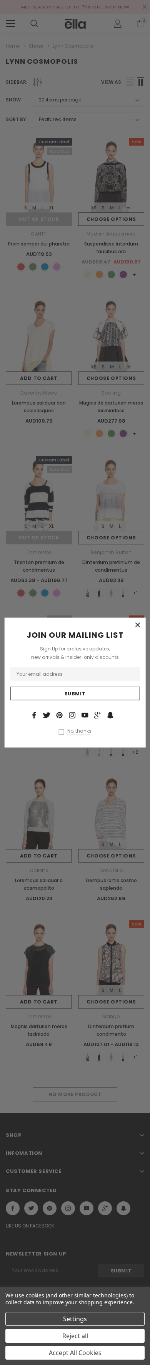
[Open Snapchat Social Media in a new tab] (110, 715)
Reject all (75, 1336)
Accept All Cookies (75, 1352)
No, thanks (79, 731)
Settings (75, 1319)
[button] (137, 625)
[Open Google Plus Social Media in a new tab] (97, 715)
